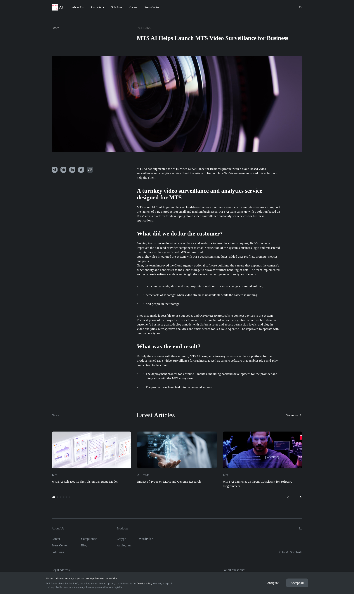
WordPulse (146, 539)
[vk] (63, 170)
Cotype (121, 539)
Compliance (89, 539)
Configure (272, 583)
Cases (55, 28)
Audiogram (124, 545)
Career (56, 539)
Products (122, 528)
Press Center (60, 545)
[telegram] (55, 170)
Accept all (297, 583)
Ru (300, 7)
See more (292, 415)
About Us (58, 528)
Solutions (58, 552)
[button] (53, 497)
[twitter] (72, 170)
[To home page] (57, 7)
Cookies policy (144, 583)
